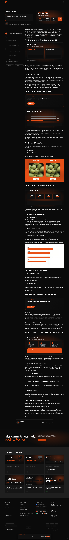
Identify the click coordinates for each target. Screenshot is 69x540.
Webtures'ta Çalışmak (8, 511)
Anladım (48, 536)
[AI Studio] (51, 530)
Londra (52, 510)
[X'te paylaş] (49, 423)
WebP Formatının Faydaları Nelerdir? (14, 45)
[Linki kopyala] (52, 423)
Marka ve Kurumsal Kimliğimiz (10, 507)
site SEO (47, 35)
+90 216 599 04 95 (54, 515)
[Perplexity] (53, 530)
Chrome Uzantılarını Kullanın (12, 55)
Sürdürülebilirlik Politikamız (24, 515)
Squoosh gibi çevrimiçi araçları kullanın (14, 53)
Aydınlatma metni (43, 536)
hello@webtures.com (54, 516)
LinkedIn (47, 524)
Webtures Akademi (8, 513)
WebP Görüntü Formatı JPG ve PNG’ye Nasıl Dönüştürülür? (14, 52)
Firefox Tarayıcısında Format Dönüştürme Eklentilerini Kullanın (16, 57)
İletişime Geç (31, 102)
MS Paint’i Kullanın (11, 59)
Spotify (54, 525)
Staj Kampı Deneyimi (8, 515)
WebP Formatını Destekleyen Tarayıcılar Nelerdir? (15, 33)
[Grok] (57, 530)
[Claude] (48, 530)
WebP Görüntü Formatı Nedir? (12, 40)
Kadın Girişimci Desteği (24, 517)
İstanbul (52, 504)
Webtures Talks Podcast (24, 507)
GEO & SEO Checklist (23, 509)
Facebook (47, 525)
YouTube (56, 524)
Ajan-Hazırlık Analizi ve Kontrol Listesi (26, 511)
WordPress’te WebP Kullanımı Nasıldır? (13, 61)
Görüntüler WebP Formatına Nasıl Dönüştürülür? (14, 48)
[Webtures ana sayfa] (8, 2)
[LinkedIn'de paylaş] (47, 423)
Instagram (52, 524)
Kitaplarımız (22, 504)
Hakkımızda (7, 504)
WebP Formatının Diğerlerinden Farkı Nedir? (14, 38)
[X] (55, 530)
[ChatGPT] (46, 530)
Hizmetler (20, 2)
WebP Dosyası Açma (11, 35)
